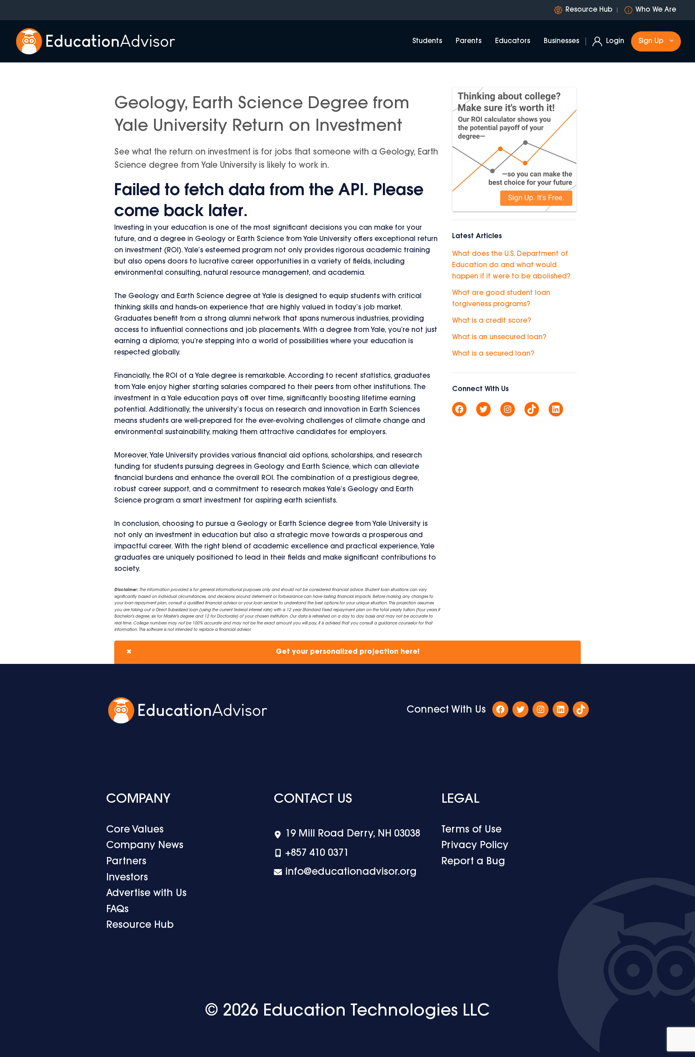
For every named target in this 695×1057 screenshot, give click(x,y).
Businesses (561, 41)
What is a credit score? (491, 320)
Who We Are (655, 9)
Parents (468, 41)
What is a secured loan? (493, 353)
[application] (670, 41)
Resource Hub (589, 9)
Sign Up (650, 41)
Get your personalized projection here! (272, 652)
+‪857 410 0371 (317, 853)
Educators (512, 41)
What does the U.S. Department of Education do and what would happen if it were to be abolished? (511, 265)
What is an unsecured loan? (499, 337)
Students (427, 41)
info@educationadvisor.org (351, 872)
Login (615, 41)
